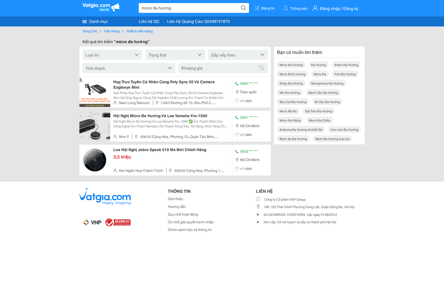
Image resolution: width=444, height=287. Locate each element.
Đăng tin (268, 8)
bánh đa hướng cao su (332, 138)
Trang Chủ (89, 31)
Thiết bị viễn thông (139, 31)
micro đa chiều (320, 120)
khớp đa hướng (291, 83)
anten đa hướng (346, 64)
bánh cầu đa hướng (323, 92)
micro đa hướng (291, 64)
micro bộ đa (288, 111)
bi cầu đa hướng (327, 101)
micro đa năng (290, 120)
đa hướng (318, 64)
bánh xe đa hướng (293, 138)
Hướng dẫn (177, 206)
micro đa (320, 74)
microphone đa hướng (327, 83)
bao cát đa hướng (293, 101)
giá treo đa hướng (318, 111)
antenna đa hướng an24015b (301, 129)
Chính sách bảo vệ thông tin (190, 229)
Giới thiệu (175, 198)
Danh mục (98, 21)
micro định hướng (293, 74)
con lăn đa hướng (344, 129)
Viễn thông (111, 31)
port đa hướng (345, 74)
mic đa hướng (290, 92)
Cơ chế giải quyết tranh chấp (191, 221)
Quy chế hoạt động (183, 214)
